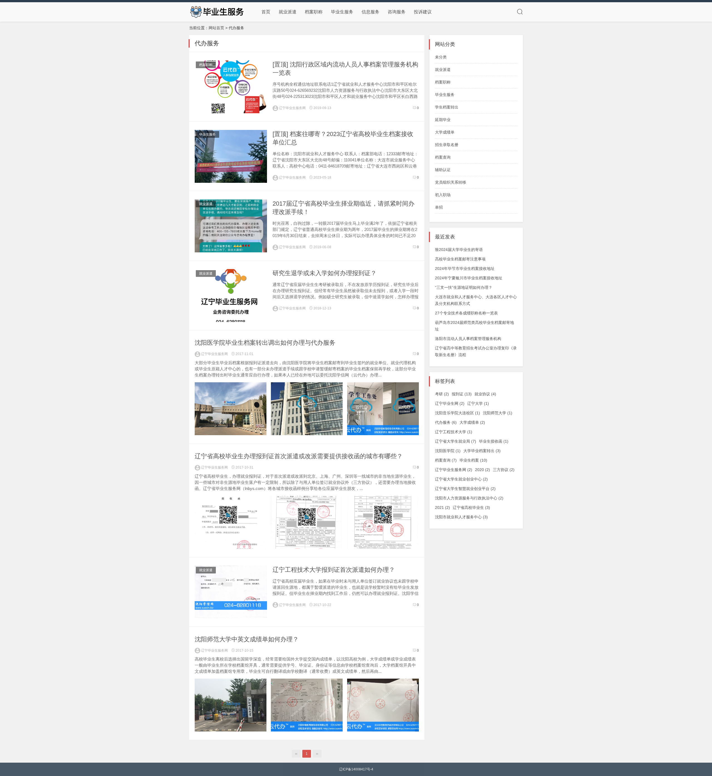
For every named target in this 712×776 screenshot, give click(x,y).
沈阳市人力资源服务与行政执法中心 (469, 498)
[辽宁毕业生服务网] (217, 11)
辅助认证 (443, 169)
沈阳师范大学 (497, 413)
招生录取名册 (446, 144)
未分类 (441, 57)
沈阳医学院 (448, 451)
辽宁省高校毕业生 (471, 507)
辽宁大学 (478, 403)
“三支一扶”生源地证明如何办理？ (463, 287)
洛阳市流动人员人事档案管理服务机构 (468, 338)
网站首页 (216, 28)
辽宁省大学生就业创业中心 (461, 479)
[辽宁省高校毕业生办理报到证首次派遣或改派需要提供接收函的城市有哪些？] (230, 522)
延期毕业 (443, 119)
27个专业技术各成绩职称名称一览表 (466, 313)
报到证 (462, 394)
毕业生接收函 (493, 441)
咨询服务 (397, 11)
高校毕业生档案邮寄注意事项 (460, 259)
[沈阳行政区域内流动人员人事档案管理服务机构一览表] (231, 86)
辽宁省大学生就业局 (455, 441)
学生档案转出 (446, 107)
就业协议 (485, 394)
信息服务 (370, 11)
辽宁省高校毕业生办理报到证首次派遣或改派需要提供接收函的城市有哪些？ (299, 456)
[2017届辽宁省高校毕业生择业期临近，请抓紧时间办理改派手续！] (231, 225)
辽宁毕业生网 (449, 403)
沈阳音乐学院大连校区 (457, 413)
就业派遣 (287, 11)
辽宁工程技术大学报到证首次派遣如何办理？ (334, 569)
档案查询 (443, 157)
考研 (442, 394)
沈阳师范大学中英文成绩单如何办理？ (247, 639)
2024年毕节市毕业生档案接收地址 (465, 268)
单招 (439, 207)
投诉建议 (423, 11)
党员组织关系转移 (450, 182)
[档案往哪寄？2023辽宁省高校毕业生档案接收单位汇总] (231, 156)
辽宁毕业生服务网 (292, 108)
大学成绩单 (444, 132)
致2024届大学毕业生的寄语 (459, 249)
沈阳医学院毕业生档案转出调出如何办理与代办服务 (265, 342)
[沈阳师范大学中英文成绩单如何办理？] (230, 705)
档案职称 (314, 11)
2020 (482, 469)
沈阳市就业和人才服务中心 (461, 517)
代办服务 (446, 422)
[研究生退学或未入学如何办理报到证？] (231, 295)
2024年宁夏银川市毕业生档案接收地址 (468, 278)
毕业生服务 (342, 11)
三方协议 (504, 469)
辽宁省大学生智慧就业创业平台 (465, 488)
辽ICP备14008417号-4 (356, 769)
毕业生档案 (473, 460)
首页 (265, 11)
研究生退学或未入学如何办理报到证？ (325, 273)
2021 (442, 507)
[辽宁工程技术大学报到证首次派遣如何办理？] (231, 592)
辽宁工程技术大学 (453, 432)
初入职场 (443, 195)
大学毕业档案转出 (482, 451)
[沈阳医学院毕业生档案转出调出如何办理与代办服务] (230, 408)
